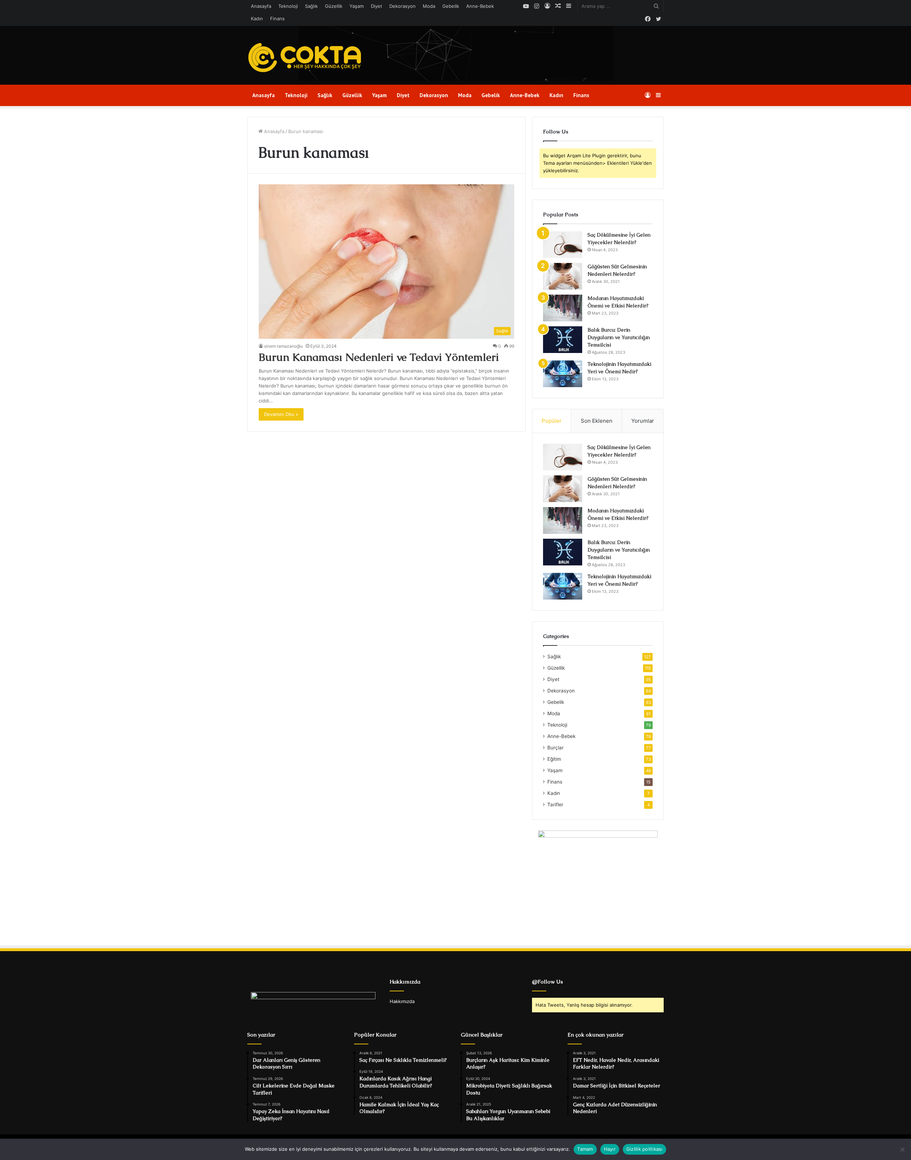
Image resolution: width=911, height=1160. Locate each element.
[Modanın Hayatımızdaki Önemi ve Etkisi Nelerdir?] (562, 308)
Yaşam (356, 6)
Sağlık (311, 6)
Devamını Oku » (281, 414)
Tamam (585, 1149)
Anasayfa (261, 6)
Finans (277, 18)
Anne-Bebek (480, 6)
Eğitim (554, 759)
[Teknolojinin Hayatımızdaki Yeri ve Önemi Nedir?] (562, 373)
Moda (429, 6)
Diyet (376, 6)
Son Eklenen (596, 420)
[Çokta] (306, 58)
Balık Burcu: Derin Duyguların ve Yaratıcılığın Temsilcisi (619, 337)
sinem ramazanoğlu (283, 346)
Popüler (552, 420)
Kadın (257, 18)
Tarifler (555, 804)
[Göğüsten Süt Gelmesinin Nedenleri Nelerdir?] (562, 276)
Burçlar (555, 747)
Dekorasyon (402, 6)
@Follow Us (547, 981)
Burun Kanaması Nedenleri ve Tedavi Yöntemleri (379, 357)
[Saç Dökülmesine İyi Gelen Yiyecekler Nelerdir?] (562, 244)
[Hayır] (902, 1149)
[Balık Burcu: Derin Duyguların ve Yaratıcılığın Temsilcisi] (562, 339)
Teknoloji (288, 6)
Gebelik (450, 6)
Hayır (610, 1149)
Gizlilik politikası (644, 1149)
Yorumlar (642, 420)
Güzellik (333, 6)
